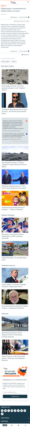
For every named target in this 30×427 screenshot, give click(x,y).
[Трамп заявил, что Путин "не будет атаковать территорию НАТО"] (15, 275)
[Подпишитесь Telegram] (15, 410)
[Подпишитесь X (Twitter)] (8, 410)
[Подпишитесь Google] (2, 410)
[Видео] (18, 425)
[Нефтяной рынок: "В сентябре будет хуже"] (15, 248)
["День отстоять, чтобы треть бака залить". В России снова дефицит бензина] (15, 347)
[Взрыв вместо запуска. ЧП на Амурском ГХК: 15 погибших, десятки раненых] (15, 323)
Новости (3, 6)
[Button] (14, 17)
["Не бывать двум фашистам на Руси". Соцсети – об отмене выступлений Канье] (15, 100)
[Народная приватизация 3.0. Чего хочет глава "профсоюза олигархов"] (15, 176)
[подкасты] (12, 425)
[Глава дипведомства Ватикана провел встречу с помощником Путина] (15, 296)
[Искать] (25, 425)
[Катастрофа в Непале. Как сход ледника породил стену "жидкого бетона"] (15, 76)
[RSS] (21, 410)
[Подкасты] (24, 410)
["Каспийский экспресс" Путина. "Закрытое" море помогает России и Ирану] (15, 153)
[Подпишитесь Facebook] (5, 410)
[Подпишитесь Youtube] (12, 410)
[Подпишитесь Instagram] (18, 410)
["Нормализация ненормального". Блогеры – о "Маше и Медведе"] (15, 198)
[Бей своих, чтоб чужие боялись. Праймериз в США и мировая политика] (15, 225)
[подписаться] (2, 414)
